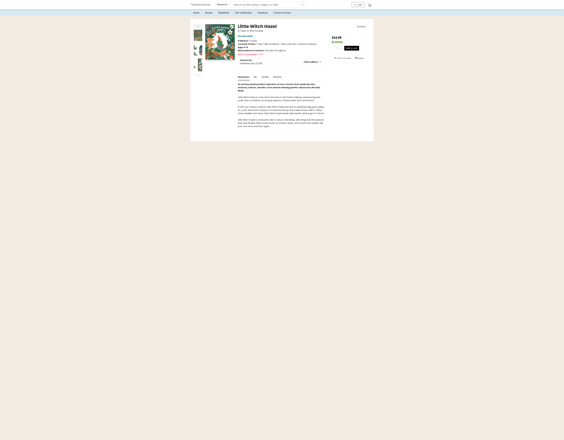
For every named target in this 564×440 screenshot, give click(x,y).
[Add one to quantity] (341, 48)
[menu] (282, 12)
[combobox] (223, 4)
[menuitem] (196, 12)
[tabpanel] (281, 109)
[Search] (303, 5)
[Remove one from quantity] (334, 48)
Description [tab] (243, 76)
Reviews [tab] (277, 76)
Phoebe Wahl (245, 36)
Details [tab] (265, 76)
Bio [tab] (255, 76)
